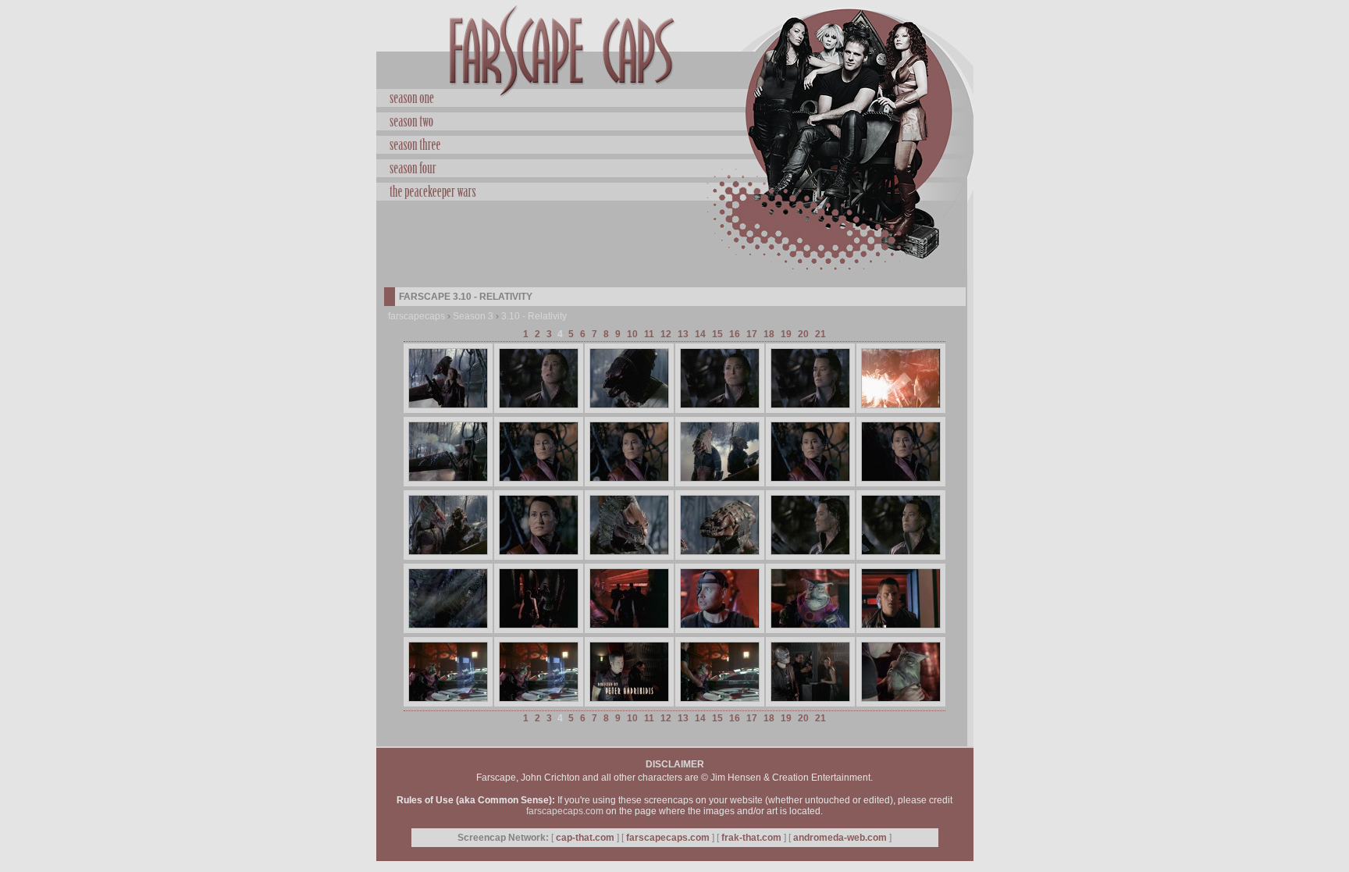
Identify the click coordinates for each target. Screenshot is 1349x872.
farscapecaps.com (564, 811)
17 (751, 334)
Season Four (674, 166)
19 (786, 334)
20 (803, 334)
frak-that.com (751, 837)
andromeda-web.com (840, 837)
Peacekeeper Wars (674, 189)
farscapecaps (416, 316)
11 (649, 334)
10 (632, 334)
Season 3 (473, 316)
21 (820, 334)
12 (665, 334)
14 (700, 334)
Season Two (674, 119)
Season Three (674, 143)
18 (768, 334)
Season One (674, 98)
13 (683, 334)
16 (734, 334)
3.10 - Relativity (534, 316)
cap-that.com (585, 837)
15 (717, 334)
